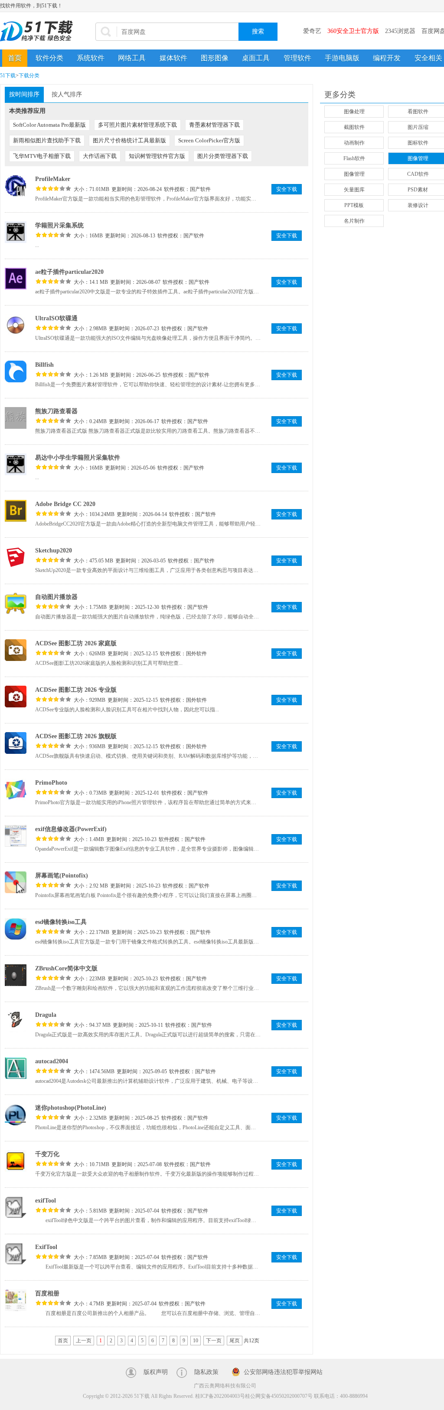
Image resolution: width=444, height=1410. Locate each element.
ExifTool (46, 1247)
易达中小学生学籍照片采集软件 (77, 457)
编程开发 (387, 58)
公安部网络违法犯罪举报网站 (283, 1372)
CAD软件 (418, 174)
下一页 (214, 1341)
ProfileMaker (52, 179)
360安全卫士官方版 (353, 31)
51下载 (8, 75)
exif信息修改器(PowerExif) (71, 829)
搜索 (258, 31)
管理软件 (297, 58)
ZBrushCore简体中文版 (66, 968)
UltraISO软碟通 (56, 318)
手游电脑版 (342, 58)
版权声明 (156, 1372)
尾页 (234, 1341)
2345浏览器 (400, 31)
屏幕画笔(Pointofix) (61, 875)
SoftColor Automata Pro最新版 (49, 125)
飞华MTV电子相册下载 (42, 156)
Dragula (45, 1015)
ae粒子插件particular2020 (69, 272)
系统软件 (90, 58)
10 (195, 1341)
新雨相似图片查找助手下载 (47, 140)
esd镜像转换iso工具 (61, 922)
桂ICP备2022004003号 (220, 1396)
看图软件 (418, 111)
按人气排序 (67, 94)
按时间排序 (24, 94)
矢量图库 (354, 190)
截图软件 (354, 127)
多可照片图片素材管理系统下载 (137, 125)
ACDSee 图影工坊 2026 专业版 (76, 690)
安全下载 (286, 189)
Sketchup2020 (53, 550)
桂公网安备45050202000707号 (279, 1396)
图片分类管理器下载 (222, 156)
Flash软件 (354, 158)
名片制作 (354, 221)
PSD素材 (418, 190)
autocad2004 (51, 1061)
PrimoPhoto (51, 782)
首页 (15, 58)
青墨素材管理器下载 (214, 125)
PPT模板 (354, 205)
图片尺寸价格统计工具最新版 (129, 140)
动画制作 (354, 143)
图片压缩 (418, 127)
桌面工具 (256, 58)
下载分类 (29, 75)
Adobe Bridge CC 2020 (65, 504)
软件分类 (49, 58)
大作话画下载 (100, 156)
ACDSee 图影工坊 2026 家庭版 (76, 643)
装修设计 (418, 205)
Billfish (44, 365)
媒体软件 (173, 58)
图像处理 (354, 111)
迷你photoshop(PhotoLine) (70, 1107)
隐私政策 (206, 1372)
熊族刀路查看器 (56, 411)
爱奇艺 (312, 31)
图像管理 (418, 158)
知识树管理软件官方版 (157, 156)
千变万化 (47, 1154)
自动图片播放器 (56, 597)
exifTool (45, 1200)
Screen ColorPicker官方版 (209, 140)
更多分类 (340, 94)
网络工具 (132, 58)
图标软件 (418, 143)
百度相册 (47, 1293)
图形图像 (215, 58)
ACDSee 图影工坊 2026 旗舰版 (76, 736)
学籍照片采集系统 (59, 225)
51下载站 (39, 31)
